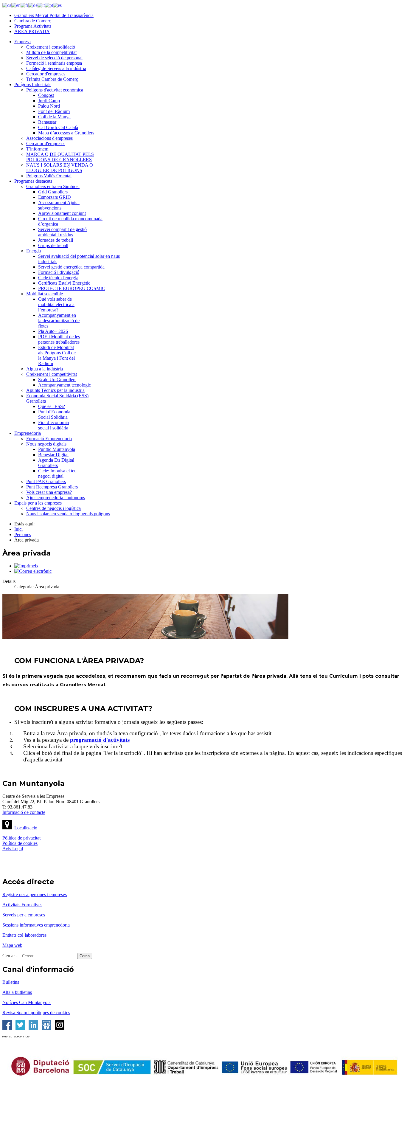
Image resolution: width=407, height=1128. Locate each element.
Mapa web (12, 945)
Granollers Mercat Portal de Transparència (54, 15)
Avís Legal (12, 848)
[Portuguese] (49, 4)
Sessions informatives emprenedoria (36, 924)
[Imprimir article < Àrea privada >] (26, 565)
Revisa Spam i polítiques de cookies (36, 1012)
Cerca (85, 956)
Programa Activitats (32, 26)
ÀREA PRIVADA (32, 31)
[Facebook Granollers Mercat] (7, 1028)
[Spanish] (57, 4)
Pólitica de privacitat (21, 837)
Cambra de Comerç (32, 20)
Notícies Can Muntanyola (26, 1002)
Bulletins (10, 982)
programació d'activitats (100, 740)
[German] (33, 4)
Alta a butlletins (17, 992)
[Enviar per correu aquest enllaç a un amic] (33, 571)
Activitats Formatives (22, 904)
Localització (24, 827)
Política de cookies (20, 843)
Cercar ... (11, 955)
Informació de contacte (23, 812)
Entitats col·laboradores (24, 935)
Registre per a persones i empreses (34, 894)
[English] (16, 4)
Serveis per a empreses (23, 914)
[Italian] (41, 4)
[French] (24, 4)
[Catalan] (6, 4)
